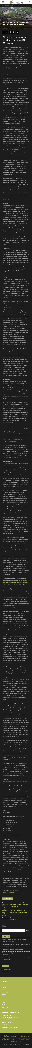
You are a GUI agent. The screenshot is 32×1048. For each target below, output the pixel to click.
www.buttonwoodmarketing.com (10, 1027)
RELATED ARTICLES (7, 898)
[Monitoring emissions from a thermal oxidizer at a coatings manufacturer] (5, 908)
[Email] (17, 32)
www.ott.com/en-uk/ (8, 892)
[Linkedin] (13, 32)
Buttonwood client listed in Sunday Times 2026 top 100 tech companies (15, 958)
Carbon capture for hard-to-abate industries (13, 949)
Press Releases (6, 972)
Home (2, 5)
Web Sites (4, 1005)
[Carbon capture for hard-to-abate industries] (5, 919)
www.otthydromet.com (14, 835)
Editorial (4, 987)
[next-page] (5, 926)
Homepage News (9, 5)
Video (3, 989)
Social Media (5, 1007)
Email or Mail (5, 992)
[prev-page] (2, 926)
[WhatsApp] (10, 32)
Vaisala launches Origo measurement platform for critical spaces (14, 953)
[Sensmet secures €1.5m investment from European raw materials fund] (5, 914)
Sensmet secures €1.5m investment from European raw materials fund (19, 912)
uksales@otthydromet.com (14, 833)
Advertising (4, 1002)
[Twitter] (6, 32)
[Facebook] (3, 32)
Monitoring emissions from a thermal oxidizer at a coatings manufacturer (19, 904)
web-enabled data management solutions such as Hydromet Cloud (15, 582)
